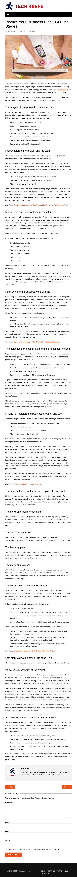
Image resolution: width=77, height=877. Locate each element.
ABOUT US (51, 871)
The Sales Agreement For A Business (28, 484)
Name (7, 822)
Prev (11, 787)
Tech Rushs (11, 31)
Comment (9, 802)
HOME (42, 871)
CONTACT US (45, 874)
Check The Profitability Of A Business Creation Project (34, 651)
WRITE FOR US (62, 871)
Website (8, 840)
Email (7, 831)
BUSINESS (32, 31)
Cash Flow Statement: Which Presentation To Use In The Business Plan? (41, 205)
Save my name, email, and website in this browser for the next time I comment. (33, 849)
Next (65, 787)
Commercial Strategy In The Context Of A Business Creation (37, 342)
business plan (63, 90)
